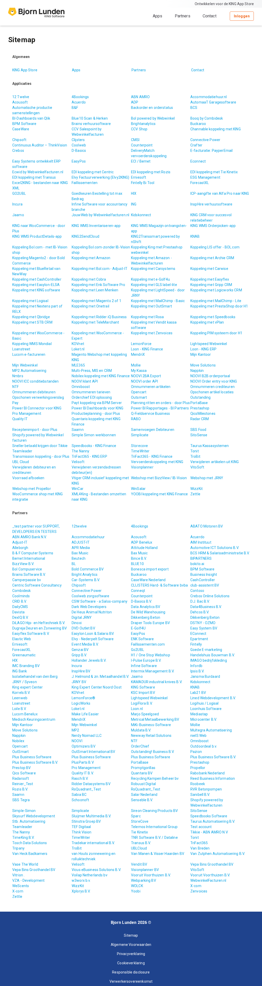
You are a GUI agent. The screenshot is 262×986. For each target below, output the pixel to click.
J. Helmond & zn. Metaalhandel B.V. (100, 676)
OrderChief (140, 746)
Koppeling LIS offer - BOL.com (214, 247)
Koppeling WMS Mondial (32, 344)
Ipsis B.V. (197, 671)
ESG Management (205, 177)
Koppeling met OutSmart (151, 306)
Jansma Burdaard (205, 676)
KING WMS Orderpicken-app (213, 226)
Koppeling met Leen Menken (95, 290)
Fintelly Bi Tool (142, 183)
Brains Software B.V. (29, 574)
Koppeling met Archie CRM (212, 258)
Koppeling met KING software (36, 290)
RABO (136, 419)
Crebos (18, 150)
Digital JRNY (82, 617)
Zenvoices (198, 891)
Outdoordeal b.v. (203, 746)
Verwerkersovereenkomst (131, 981)
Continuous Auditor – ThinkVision (39, 145)
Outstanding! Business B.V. (152, 752)
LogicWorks (81, 703)
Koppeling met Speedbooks (212, 317)
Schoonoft (80, 800)
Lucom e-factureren (28, 354)
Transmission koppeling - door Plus (40, 456)
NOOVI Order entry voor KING (213, 381)
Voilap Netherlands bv (89, 875)
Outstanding (200, 397)
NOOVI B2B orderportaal (210, 376)
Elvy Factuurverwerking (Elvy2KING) (100, 177)
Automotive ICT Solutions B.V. (214, 548)
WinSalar (138, 489)
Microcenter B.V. (203, 719)
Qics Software (24, 773)
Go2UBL (137, 650)
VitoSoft (197, 467)
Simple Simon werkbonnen (94, 435)
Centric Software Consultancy (37, 585)
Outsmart (139, 397)
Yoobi (135, 891)
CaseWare (20, 129)
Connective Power (205, 140)
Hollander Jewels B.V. (89, 660)
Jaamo (18, 215)
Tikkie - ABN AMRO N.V (209, 832)
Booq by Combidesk (206, 118)
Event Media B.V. (85, 644)
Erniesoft (138, 177)
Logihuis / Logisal (204, 703)
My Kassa (139, 371)
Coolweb (79, 145)
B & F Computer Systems (32, 553)
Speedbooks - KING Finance (94, 446)
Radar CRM (199, 419)
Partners (182, 16)
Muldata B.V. (141, 730)
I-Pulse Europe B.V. (146, 660)
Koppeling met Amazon (91, 258)
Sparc (136, 816)
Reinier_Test (22, 784)
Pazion (196, 752)
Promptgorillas (143, 768)
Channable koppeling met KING (215, 129)
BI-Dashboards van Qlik (31, 118)
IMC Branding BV (26, 666)
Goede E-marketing (206, 650)
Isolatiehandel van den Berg (35, 676)
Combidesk (21, 591)
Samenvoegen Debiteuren (152, 430)
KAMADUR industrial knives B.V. (156, 682)
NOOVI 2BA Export (146, 376)
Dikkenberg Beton (145, 617)
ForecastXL (199, 183)
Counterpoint (142, 145)
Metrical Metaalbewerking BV (155, 719)
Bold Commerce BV (88, 569)
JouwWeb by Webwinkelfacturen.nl (100, 215)
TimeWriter (140, 451)
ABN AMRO (140, 97)
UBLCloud (139, 848)
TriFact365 (199, 843)
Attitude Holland (144, 548)
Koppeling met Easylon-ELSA (36, 285)
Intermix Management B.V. (152, 671)
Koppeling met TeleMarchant (95, 322)
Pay (15, 403)
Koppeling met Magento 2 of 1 (96, 301)
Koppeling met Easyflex (209, 279)
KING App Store (24, 70)
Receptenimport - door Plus (34, 430)
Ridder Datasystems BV (91, 784)
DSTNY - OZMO (203, 623)
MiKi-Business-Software (151, 725)
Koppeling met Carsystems (153, 269)
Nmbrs (17, 376)
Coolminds (21, 596)
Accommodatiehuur (88, 537)
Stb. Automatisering (29, 821)
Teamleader (22, 451)
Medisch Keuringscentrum (33, 719)
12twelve (79, 526)
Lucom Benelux (25, 714)
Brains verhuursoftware (91, 124)
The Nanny (80, 451)
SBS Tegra (21, 800)
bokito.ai (197, 564)
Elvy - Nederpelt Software (93, 639)
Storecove (139, 446)
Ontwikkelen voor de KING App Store (224, 4)
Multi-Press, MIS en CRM (92, 371)
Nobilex (18, 741)
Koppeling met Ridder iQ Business (99, 317)
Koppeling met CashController (36, 279)
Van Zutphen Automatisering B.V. (217, 854)
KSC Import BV (143, 693)
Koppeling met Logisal (30, 301)
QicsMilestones (202, 413)
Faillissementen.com (148, 644)
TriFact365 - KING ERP (89, 456)
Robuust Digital (143, 784)
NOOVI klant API (85, 381)
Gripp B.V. (79, 655)
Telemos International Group (154, 827)
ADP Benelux (141, 542)
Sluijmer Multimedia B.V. (91, 816)
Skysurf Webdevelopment (33, 816)
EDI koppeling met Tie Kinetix (214, 172)
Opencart (138, 392)
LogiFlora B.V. (141, 703)
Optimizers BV (83, 746)
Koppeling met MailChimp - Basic (158, 301)
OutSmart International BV (93, 752)
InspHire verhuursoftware (211, 204)
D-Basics (79, 150)
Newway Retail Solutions (151, 735)
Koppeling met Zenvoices (151, 333)
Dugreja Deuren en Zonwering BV (39, 628)
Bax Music (80, 553)
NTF (15, 387)
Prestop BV (21, 768)
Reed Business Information (212, 778)
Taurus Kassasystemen (209, 446)
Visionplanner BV (145, 870)
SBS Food (198, 430)
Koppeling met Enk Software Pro (98, 285)
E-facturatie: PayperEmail (211, 150)
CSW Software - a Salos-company (99, 601)
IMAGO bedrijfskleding (208, 660)
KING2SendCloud (85, 236)
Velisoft (78, 462)
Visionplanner (142, 467)
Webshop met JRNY (206, 478)
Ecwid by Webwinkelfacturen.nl (37, 172)
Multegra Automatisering (211, 730)
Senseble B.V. (142, 800)
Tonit (194, 451)
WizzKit (196, 489)
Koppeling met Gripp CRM (211, 285)
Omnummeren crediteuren (212, 387)
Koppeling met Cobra (89, 279)
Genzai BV (80, 650)
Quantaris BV (142, 773)
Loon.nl (137, 709)
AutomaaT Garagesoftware (213, 102)
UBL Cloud (20, 462)
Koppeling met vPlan (207, 322)
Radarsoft (20, 778)
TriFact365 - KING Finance (151, 456)
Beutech (78, 558)
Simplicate (139, 435)
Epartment (199, 639)
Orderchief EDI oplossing (92, 397)
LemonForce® (83, 698)
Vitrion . (18, 875)
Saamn (78, 430)
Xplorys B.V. (81, 891)
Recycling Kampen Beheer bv (155, 778)
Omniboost (81, 387)
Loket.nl (78, 349)
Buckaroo (198, 124)
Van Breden (200, 848)
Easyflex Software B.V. (30, 634)
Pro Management (26, 413)
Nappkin (197, 371)
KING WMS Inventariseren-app (96, 226)
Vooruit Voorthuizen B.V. (151, 875)
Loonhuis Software (206, 709)
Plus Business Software (31, 757)
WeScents (20, 886)
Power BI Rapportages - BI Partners (160, 408)
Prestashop (199, 408)
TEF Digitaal (81, 827)
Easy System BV (203, 628)
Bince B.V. (139, 558)
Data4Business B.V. (206, 607)
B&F (75, 108)
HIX (133, 193)
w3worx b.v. (81, 880)
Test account (201, 827)
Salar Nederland (144, 795)
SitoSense (198, 435)
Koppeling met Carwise (209, 269)
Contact (209, 16)
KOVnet (78, 344)
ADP (134, 102)
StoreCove (139, 821)
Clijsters (78, 140)
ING (133, 204)
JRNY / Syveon (24, 682)
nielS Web (198, 735)
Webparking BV (143, 880)
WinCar (77, 489)
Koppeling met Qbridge (31, 317)
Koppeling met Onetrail (90, 306)
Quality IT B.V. (83, 773)
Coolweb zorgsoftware (91, 596)
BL (74, 564)
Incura (17, 204)
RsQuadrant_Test (86, 789)
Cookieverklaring (131, 963)
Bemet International (28, 558)
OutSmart (20, 752)
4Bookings (80, 97)
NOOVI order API (144, 381)
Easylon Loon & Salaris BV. (93, 634)
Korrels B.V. (21, 693)
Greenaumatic (24, 655)
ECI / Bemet (140, 161)
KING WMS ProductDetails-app (37, 236)
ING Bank (19, 671)
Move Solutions (203, 365)
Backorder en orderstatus (152, 108)
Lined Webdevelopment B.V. (213, 698)
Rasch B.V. (80, 778)
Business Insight (203, 574)
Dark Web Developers (89, 607)
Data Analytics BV (145, 607)
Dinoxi (77, 623)
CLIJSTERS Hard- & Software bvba (159, 585)
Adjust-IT (19, 542)
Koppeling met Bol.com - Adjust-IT (99, 269)
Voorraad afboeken (28, 478)
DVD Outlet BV (83, 628)
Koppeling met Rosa (147, 317)
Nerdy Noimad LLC (87, 735)
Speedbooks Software (208, 816)
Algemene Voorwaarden (131, 945)
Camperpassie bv (26, 580)
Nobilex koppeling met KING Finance (101, 376)
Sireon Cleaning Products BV (154, 811)
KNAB (195, 236)
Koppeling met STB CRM (32, 322)
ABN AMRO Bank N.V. (29, 537)
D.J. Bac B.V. (200, 601)
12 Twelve (20, 97)
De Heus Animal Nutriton (92, 612)
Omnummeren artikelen (151, 387)
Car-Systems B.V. (86, 580)
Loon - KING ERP (203, 349)
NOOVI (77, 741)
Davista (18, 612)
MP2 (75, 730)
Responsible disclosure (131, 972)
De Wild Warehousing (148, 612)
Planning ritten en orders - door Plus (160, 403)
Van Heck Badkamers (29, 854)
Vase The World (25, 864)
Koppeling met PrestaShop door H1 (219, 306)
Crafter (196, 145)
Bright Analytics (84, 574)
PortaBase (199, 403)
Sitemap (131, 935)
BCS (193, 108)
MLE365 (78, 365)
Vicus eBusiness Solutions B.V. (96, 870)
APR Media (81, 548)
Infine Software (144, 666)
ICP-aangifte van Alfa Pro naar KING (219, 193)
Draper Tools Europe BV (150, 623)
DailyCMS (20, 607)
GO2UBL (19, 193)
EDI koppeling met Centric (93, 172)
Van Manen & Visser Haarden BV (157, 854)
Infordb (196, 666)
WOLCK (137, 886)
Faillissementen (84, 183)
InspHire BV (81, 671)
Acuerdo (79, 102)
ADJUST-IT (81, 542)
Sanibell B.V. (200, 795)
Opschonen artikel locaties (212, 392)
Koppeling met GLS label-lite (154, 285)
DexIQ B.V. (20, 617)
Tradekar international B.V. (93, 843)
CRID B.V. (19, 601)
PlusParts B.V (83, 762)
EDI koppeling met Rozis (150, 172)
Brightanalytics (143, 124)
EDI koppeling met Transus (34, 177)
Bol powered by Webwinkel (153, 118)
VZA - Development (28, 880)
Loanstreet (21, 349)
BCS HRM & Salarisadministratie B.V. (220, 553)
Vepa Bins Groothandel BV (211, 864)
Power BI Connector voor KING (36, 408)
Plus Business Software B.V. (213, 757)
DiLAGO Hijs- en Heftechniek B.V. (38, 623)
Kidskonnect (141, 215)
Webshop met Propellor (31, 489)
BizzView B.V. (23, 564)
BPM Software (24, 124)
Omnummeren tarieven (91, 392)
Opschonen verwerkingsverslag (38, 397)
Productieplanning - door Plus (96, 413)
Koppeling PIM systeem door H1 (216, 333)
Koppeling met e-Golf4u (150, 279)
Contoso (197, 591)
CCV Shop (139, 129)
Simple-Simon (24, 811)
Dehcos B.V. (199, 612)
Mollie (136, 365)
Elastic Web (21, 639)
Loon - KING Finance (147, 349)
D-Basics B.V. (141, 601)
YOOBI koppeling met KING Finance (159, 494)
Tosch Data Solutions (29, 843)
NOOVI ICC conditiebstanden (35, 381)
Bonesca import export (150, 569)
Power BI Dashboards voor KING (97, 408)
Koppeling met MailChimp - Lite (215, 301)
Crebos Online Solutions (210, 596)
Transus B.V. (141, 843)
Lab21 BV (198, 693)
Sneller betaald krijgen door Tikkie (40, 446)
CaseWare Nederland (148, 580)
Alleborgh (20, 548)
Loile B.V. (19, 709)
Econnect (198, 161)
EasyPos (79, 161)
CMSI (135, 140)
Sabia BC (79, 795)
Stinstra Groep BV (86, 821)
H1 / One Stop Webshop (150, 655)
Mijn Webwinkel (25, 365)
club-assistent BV (204, 585)
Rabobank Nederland (207, 773)
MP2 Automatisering (29, 371)
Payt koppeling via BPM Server (97, 403)
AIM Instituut (200, 542)
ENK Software (142, 639)
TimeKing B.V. (23, 837)
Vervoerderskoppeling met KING (157, 462)
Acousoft (20, 102)
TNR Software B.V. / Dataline (154, 837)
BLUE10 (137, 564)
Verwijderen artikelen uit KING (214, 462)
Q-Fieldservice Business (150, 413)
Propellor (197, 768)
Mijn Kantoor (200, 354)
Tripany (18, 848)
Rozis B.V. (20, 789)
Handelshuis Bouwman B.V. (212, 655)
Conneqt (138, 591)
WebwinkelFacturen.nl (208, 880)
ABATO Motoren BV (206, 526)
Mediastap (199, 714)
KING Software (143, 687)
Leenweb (19, 698)
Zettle (195, 494)
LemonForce (141, 344)
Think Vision (82, 832)
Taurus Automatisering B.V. (212, 821)
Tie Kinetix (139, 832)
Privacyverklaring (131, 954)
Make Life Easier (85, 714)
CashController (202, 580)
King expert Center (27, 687)
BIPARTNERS (201, 558)
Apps (157, 16)
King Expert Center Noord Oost (97, 687)
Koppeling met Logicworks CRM (216, 290)
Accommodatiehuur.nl (208, 97)
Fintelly (196, 644)
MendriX (138, 354)
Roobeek (197, 784)
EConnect (198, 634)
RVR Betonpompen (206, 789)
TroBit (195, 456)
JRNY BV (79, 682)
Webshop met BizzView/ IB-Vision (159, 478)
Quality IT (20, 419)
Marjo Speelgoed (145, 714)
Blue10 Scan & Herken (90, 118)
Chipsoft (19, 140)
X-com (195, 886)
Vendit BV (139, 864)
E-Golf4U (138, 628)
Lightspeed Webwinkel (208, 344)
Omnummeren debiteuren (34, 392)
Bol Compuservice (27, 569)
